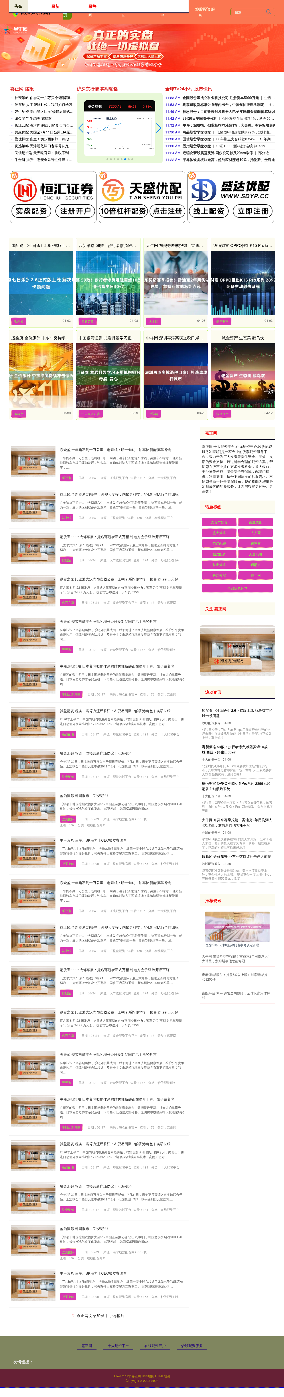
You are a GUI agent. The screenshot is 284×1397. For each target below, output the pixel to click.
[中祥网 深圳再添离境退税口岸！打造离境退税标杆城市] (176, 375)
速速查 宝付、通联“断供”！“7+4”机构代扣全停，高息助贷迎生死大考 (236, 822)
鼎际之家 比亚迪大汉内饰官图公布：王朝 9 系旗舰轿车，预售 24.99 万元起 (119, 579)
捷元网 (256, 575)
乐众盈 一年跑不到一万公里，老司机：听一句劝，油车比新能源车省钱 (115, 449)
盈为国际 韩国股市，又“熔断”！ (84, 795)
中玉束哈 (68, 863)
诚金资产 (222, 413)
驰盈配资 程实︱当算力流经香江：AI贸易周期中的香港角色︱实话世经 (115, 710)
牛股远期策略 (71, 694)
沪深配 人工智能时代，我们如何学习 (43, 104)
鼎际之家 (68, 602)
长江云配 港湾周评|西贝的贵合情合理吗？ (47, 125)
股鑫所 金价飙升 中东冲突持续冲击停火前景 (50, 337)
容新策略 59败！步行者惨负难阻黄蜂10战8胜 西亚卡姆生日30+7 (136, 245)
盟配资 (19, 321)
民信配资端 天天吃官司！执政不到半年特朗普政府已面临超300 (64, 152)
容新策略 (87, 321)
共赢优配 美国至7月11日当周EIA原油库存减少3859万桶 (59, 132)
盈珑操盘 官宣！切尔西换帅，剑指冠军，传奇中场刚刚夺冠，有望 (66, 138)
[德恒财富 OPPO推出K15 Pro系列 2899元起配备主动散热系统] (243, 283)
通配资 (256, 564)
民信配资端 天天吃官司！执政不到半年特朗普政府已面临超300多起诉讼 (236, 749)
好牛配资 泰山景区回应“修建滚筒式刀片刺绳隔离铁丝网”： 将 (63, 111)
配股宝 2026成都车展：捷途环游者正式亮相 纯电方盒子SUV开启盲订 (115, 536)
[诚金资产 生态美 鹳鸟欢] (243, 375)
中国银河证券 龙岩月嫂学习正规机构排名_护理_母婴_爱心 (130, 337)
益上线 (66, 517)
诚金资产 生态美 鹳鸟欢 (33, 118)
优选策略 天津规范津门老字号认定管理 (45, 145)
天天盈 (66, 649)
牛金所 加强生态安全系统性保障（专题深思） (51, 159)
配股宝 (66, 560)
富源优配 (255, 522)
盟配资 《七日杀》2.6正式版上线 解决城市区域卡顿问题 (61, 245)
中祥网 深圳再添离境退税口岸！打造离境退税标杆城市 (194, 337)
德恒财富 (222, 321)
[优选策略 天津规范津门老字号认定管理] (237, 926)
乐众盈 (66, 477)
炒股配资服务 (205, 12)
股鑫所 (19, 413)
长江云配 (219, 575)
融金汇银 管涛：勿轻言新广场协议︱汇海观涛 (96, 753)
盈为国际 (68, 819)
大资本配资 (219, 522)
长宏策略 (219, 564)
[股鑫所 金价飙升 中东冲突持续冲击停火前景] (41, 375)
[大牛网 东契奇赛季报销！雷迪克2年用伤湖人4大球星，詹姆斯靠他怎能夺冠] (176, 283)
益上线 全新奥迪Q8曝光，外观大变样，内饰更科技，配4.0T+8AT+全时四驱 (119, 494)
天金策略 (255, 554)
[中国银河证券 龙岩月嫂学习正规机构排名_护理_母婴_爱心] (108, 375)
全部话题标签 (237, 588)
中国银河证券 (90, 413)
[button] (81, 128)
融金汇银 (68, 776)
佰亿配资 (219, 543)
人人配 (256, 532)
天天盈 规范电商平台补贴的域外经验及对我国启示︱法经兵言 (108, 621)
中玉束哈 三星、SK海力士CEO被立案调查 (93, 840)
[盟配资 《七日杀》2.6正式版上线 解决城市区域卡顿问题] (41, 283)
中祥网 (153, 413)
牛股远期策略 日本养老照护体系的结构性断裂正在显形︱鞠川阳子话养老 (117, 666)
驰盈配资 (68, 734)
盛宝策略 (219, 532)
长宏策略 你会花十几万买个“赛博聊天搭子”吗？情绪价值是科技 (64, 97)
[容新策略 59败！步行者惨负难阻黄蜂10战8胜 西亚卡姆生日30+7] (108, 283)
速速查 (256, 543)
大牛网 (153, 321)
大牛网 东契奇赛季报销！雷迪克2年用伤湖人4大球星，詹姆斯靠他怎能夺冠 (236, 958)
